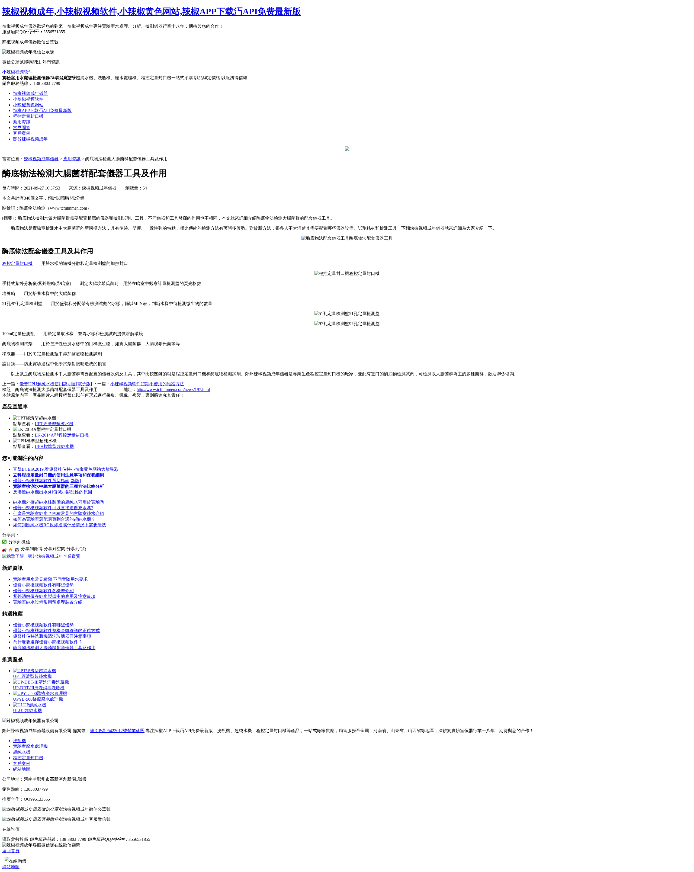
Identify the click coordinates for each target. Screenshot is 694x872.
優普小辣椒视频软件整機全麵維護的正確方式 (56, 630)
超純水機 (21, 752)
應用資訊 (21, 122)
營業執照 (135, 730)
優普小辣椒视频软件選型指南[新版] (47, 480)
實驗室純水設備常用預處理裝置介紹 (47, 602)
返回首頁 (11, 850)
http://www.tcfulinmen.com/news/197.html (173, 389)
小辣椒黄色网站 (28, 104)
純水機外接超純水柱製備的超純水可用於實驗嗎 (58, 502)
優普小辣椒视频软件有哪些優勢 (43, 585)
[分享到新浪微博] (4, 550)
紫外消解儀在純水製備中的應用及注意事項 (54, 596)
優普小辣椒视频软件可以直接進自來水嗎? (53, 507)
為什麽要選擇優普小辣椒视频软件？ (47, 642)
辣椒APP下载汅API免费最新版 (42, 110)
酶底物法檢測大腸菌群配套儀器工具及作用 (54, 647)
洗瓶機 (19, 740)
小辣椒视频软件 (17, 72)
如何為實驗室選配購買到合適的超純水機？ (54, 519)
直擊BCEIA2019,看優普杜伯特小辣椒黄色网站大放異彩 (65, 469)
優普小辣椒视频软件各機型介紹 (43, 590)
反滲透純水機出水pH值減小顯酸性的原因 (52, 492)
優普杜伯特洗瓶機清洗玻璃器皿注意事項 (52, 636)
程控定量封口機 (28, 116)
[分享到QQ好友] (17, 550)
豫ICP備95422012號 (108, 730)
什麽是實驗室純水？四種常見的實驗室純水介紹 (58, 513)
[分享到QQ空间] (10, 550)
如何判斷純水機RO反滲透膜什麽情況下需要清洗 (59, 524)
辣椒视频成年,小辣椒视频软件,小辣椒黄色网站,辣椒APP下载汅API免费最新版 (151, 11)
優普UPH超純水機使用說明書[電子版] (56, 384)
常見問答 (21, 127)
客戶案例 (21, 133)
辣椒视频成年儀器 (30, 93)
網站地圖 (21, 769)
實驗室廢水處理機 (30, 746)
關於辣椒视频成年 (30, 139)
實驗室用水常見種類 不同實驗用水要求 (50, 579)
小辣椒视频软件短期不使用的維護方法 (147, 384)
